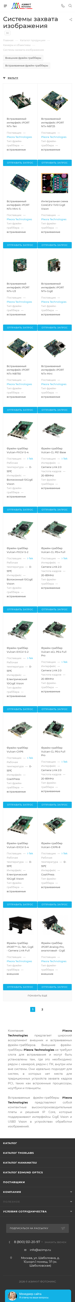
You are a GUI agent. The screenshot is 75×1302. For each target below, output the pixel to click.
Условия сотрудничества (25, 1211)
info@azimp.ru (40, 1250)
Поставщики (14, 1182)
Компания (12, 1191)
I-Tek (30, 458)
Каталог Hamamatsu (20, 1162)
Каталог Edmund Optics (23, 1172)
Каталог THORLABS (18, 1152)
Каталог (10, 1143)
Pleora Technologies (19, 136)
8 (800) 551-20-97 (27, 1242)
